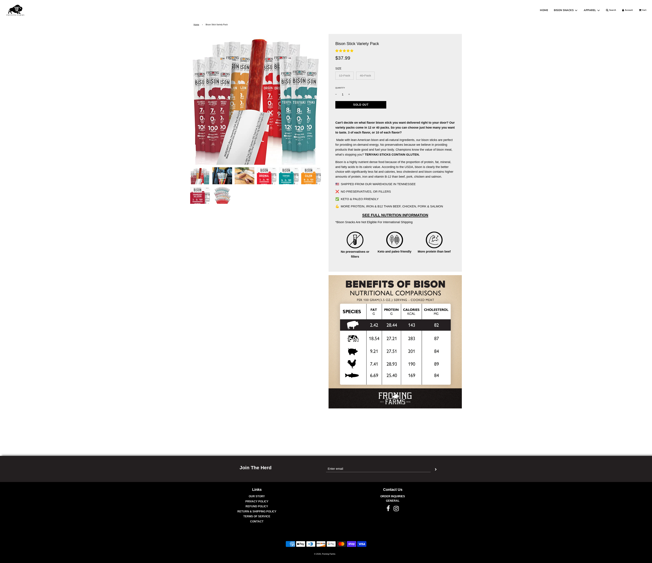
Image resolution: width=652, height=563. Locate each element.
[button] (344, 50)
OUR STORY (257, 496)
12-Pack (344, 75)
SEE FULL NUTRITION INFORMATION (395, 215)
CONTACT (257, 521)
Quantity (340, 88)
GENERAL (393, 500)
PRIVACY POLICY (256, 501)
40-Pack (365, 75)
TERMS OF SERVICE (256, 516)
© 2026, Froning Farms (324, 554)
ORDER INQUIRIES (392, 496)
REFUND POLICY (257, 506)
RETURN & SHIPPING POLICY (256, 511)
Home (196, 24)
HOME (544, 10)
